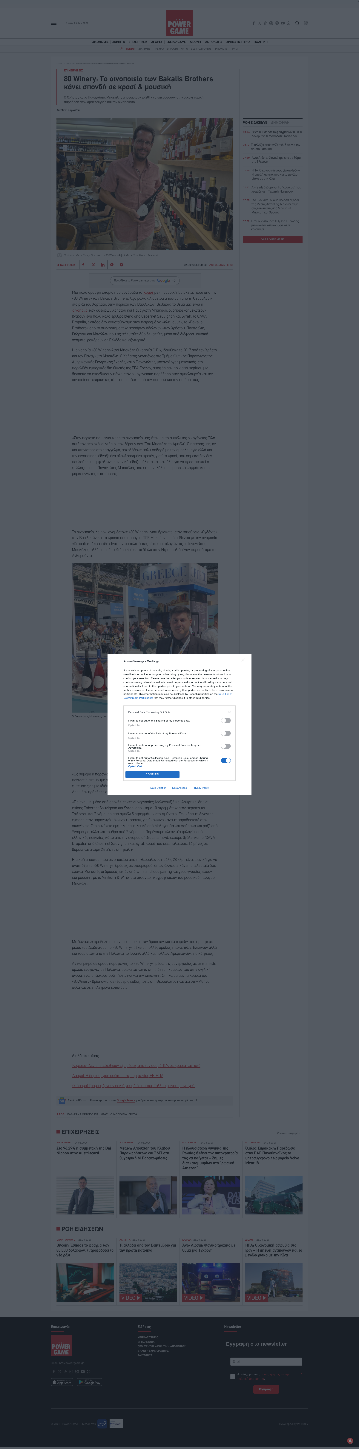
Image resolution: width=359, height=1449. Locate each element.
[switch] (226, 720)
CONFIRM (152, 774)
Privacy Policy (201, 787)
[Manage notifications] (350, 1441)
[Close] (244, 661)
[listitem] (179, 712)
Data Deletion (158, 787)
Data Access (179, 787)
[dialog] (179, 724)
